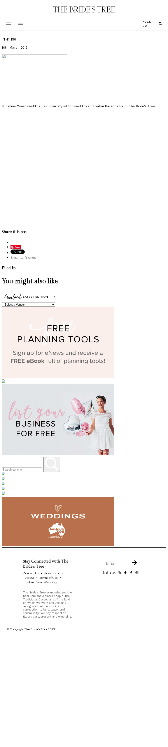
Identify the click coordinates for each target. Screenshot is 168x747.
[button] (20, 23)
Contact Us (31, 573)
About (29, 577)
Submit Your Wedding (41, 582)
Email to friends (23, 258)
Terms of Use (49, 577)
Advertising (52, 573)
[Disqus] (84, 168)
